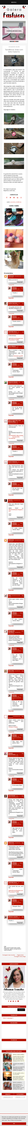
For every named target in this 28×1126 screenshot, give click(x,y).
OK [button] (14, 1123)
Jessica (10, 500)
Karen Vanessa (12, 461)
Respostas (11, 284)
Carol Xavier (11, 795)
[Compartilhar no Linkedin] (17, 197)
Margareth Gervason (11, 631)
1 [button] (10, 41)
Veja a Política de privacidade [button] (15, 1120)
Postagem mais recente (8, 955)
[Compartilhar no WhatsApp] (21, 197)
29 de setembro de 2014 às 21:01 (16, 824)
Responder (20, 282)
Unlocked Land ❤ (18, 356)
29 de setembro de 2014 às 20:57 (16, 698)
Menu (15, 2)
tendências (18, 202)
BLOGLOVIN (16, 437)
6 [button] (17, 41)
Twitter (17, 339)
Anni (9, 595)
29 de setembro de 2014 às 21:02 (16, 866)
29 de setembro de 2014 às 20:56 (16, 651)
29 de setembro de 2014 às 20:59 (16, 738)
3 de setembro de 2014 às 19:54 (16, 615)
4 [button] (14, 41)
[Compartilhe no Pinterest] (14, 197)
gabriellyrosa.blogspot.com (16, 338)
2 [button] (11, 41)
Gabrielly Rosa (12, 331)
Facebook (12, 339)
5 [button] (16, 41)
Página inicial (20, 955)
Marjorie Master (13, 382)
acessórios (13, 202)
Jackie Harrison (12, 303)
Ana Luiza (11, 670)
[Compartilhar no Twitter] (10, 197)
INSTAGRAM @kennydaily (16, 435)
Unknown (11, 276)
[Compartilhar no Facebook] (6, 197)
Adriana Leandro (14, 288)
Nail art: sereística (17, 1082)
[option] (14, 30)
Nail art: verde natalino (18, 1054)
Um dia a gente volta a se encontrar (18, 1073)
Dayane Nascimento (12, 754)
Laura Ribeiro (12, 346)
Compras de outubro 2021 (18, 1064)
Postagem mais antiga (20, 956)
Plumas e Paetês (13, 727)
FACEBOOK (12, 438)
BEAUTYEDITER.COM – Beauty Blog (14, 421)
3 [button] (13, 41)
